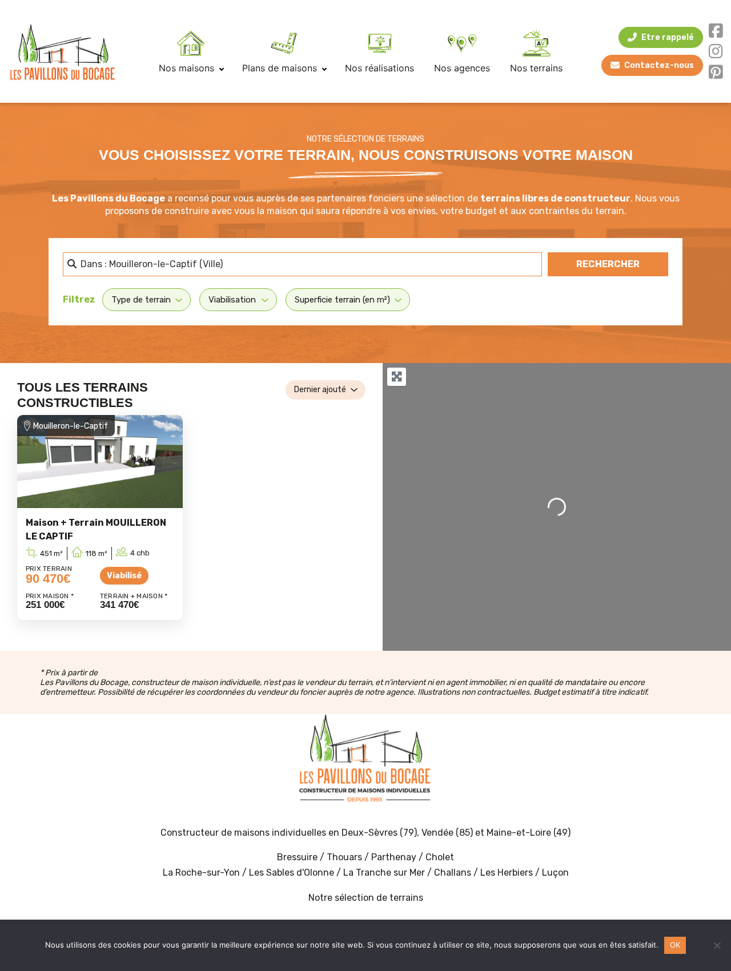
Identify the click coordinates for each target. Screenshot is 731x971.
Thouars (344, 857)
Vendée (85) (447, 832)
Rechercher (622, 263)
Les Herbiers (506, 872)
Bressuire (297, 857)
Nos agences (462, 68)
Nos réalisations (379, 68)
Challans (452, 872)
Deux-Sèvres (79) (379, 832)
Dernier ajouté (320, 389)
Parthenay (395, 857)
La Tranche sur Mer (384, 872)
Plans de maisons (281, 68)
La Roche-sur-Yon (201, 872)
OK (675, 944)
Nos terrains (536, 68)
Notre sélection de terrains (365, 897)
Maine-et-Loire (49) (529, 832)
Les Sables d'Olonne (292, 872)
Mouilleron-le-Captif (70, 426)
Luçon (555, 872)
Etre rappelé (667, 37)
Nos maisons (188, 68)
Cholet (439, 857)
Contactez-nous (659, 65)
